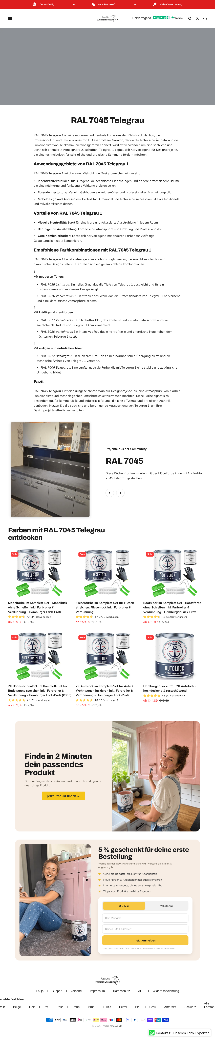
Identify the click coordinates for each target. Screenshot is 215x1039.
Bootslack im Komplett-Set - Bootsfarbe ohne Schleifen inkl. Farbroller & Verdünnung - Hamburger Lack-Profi (172, 607)
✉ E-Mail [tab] (124, 905)
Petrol (123, 1007)
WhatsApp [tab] (166, 905)
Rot (46, 1007)
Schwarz (190, 1007)
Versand (76, 991)
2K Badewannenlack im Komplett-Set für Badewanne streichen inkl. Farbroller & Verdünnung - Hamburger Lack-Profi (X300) (39, 690)
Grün (91, 1007)
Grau (152, 1007)
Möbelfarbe (166, 473)
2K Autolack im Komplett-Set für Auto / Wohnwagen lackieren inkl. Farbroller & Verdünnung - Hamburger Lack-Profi (104, 690)
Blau (138, 1007)
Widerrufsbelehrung (166, 991)
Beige (17, 1007)
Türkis (107, 1007)
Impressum (97, 991)
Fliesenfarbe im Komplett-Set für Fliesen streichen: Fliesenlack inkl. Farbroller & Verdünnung (105, 607)
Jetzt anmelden (145, 940)
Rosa (59, 1007)
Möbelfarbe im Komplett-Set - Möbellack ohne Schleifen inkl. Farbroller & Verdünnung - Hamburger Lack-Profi (37, 607)
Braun (76, 1007)
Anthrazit (170, 1007)
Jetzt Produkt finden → (63, 796)
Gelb (32, 1007)
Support (57, 991)
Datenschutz (121, 991)
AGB (141, 991)
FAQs (40, 991)
